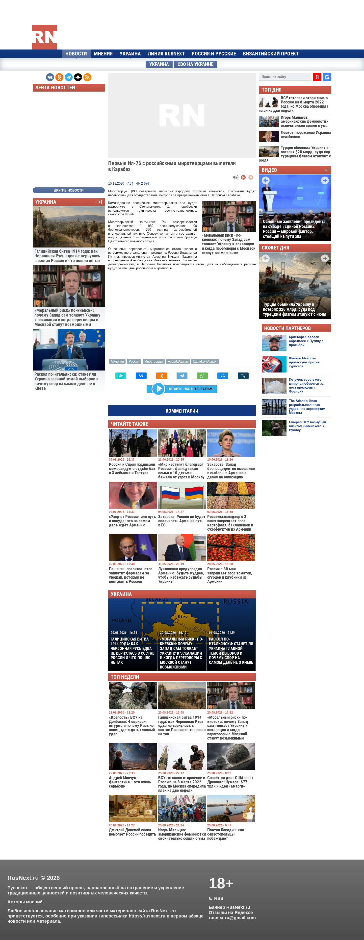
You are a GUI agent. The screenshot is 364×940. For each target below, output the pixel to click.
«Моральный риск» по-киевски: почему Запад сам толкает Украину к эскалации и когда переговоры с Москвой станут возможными (182, 650)
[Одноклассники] (162, 376)
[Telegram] (182, 376)
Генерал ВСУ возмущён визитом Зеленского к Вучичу (307, 426)
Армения (117, 361)
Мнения (103, 54)
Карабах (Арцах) (205, 361)
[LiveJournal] (243, 376)
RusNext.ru (23, 877)
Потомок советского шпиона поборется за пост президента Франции (306, 386)
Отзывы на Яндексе (231, 912)
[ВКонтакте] (141, 376)
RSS (216, 898)
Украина (130, 54)
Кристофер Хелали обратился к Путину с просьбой (306, 341)
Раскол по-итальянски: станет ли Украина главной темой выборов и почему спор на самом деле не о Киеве (231, 648)
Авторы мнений (25, 901)
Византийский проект (271, 54)
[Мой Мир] (223, 376)
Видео (269, 170)
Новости (76, 54)
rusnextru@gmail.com (232, 917)
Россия (134, 361)
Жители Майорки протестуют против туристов (304, 362)
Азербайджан (178, 361)
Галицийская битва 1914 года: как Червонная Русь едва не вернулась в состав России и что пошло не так (133, 648)
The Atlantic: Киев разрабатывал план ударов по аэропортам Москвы (307, 407)
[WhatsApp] (202, 376)
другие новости (68, 190)
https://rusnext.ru (147, 916)
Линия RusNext (166, 54)
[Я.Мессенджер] (121, 376)
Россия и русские (214, 54)
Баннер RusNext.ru (229, 907)
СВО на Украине (195, 64)
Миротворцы (153, 361)
